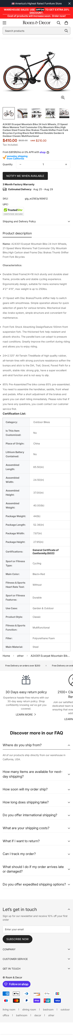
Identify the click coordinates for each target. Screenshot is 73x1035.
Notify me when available (25, 176)
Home (6, 655)
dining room (29, 1009)
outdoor (65, 1009)
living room (9, 1009)
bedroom (48, 1009)
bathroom (21, 1015)
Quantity (8, 164)
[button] (66, 23)
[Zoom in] (63, 97)
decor (37, 1015)
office (6, 1015)
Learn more (24, 714)
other (20, 655)
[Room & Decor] (37, 23)
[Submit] (66, 30)
